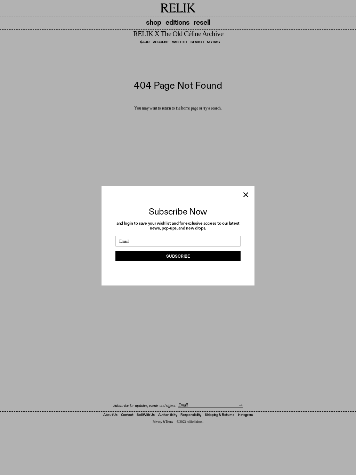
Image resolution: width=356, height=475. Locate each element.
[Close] (245, 194)
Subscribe (178, 256)
